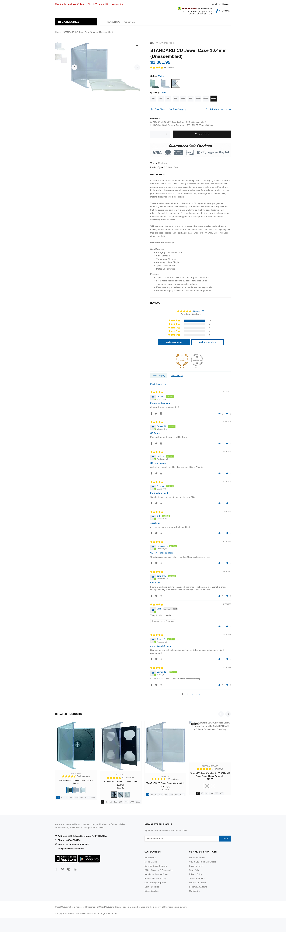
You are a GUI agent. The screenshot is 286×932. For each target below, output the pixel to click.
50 (168, 98)
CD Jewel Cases (171, 167)
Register (226, 4)
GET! (225, 838)
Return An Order (197, 857)
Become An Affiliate (198, 887)
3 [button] (192, 694)
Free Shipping (179, 109)
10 (153, 98)
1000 (198, 98)
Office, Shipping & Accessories (158, 870)
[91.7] (197, 360)
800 (176, 795)
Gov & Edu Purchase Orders (202, 862)
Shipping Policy (196, 866)
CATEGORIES (70, 21)
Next (137, 67)
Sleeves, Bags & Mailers (155, 866)
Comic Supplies (151, 887)
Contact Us (194, 891)
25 (161, 98)
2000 (213, 98)
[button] (157, 67)
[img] (156, 392)
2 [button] (187, 694)
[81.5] (182, 360)
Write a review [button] (174, 342)
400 (190, 98)
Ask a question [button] (207, 342)
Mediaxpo (162, 163)
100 (175, 98)
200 (183, 98)
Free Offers (159, 109)
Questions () (176, 375)
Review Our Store (197, 882)
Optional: (155, 118)
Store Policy (194, 870)
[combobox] (165, 21)
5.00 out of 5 (198, 311)
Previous (74, 67)
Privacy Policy (195, 874)
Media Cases (150, 862)
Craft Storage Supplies (155, 882)
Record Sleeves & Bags (155, 878)
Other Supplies (151, 891)
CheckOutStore (210, 766)
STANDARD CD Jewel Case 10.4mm (76, 780)
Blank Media (150, 857)
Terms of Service (197, 878)
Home (58, 32)
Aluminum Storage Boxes (156, 874)
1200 (205, 98)
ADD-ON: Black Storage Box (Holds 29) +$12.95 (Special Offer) (183, 125)
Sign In (215, 4)
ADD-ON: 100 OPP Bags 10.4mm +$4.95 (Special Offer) (179, 122)
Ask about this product (220, 109)
